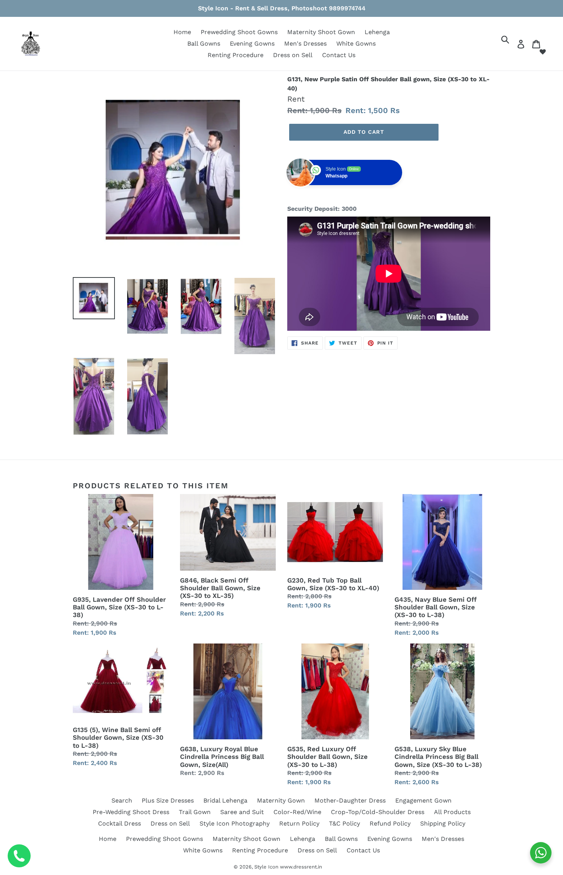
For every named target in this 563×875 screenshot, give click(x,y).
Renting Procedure (235, 55)
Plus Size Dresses (168, 800)
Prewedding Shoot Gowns (239, 32)
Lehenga (377, 32)
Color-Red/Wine (297, 812)
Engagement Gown (423, 800)
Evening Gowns (252, 43)
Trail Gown (195, 812)
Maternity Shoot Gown (321, 32)
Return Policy (299, 823)
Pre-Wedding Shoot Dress (131, 812)
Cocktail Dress (119, 823)
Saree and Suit (242, 812)
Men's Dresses (305, 43)
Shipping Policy (442, 823)
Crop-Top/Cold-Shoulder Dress (377, 812)
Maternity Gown (281, 800)
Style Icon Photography (235, 823)
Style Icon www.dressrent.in (288, 867)
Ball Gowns (203, 43)
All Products (452, 812)
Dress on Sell (293, 55)
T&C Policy (344, 823)
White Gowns (356, 43)
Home (182, 32)
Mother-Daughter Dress (350, 800)
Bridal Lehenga (225, 800)
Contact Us (338, 55)
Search (121, 800)
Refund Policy (390, 823)
